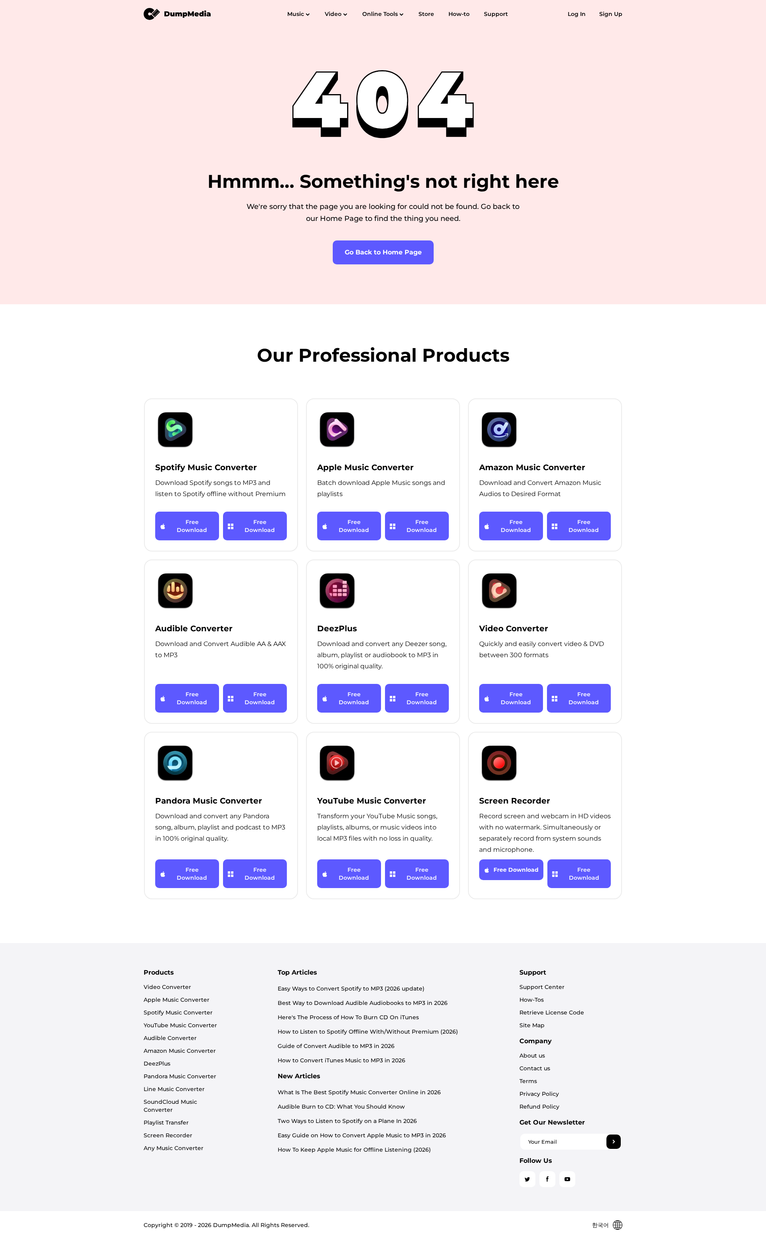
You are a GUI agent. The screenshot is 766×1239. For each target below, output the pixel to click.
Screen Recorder (168, 1135)
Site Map (532, 1025)
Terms (528, 1081)
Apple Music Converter (176, 999)
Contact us (534, 1068)
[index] (177, 13)
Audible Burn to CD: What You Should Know (341, 1106)
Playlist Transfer (166, 1122)
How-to (459, 14)
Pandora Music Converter (180, 1076)
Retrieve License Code (551, 1012)
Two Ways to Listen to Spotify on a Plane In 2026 (347, 1121)
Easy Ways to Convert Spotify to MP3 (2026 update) (351, 988)
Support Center (542, 987)
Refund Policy (539, 1106)
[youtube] (567, 1179)
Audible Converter (170, 1038)
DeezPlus (157, 1063)
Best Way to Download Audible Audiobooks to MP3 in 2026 (363, 1003)
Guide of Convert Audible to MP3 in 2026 (336, 1046)
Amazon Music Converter (180, 1050)
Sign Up (610, 14)
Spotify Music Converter (178, 1012)
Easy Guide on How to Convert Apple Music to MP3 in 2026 (362, 1135)
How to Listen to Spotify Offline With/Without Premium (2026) (368, 1031)
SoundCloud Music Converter (170, 1105)
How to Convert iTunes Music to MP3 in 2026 (341, 1060)
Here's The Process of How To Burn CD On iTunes (348, 1017)
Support (496, 14)
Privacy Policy (539, 1093)
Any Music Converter (173, 1148)
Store (426, 14)
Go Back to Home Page (383, 252)
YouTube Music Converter (180, 1025)
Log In (577, 14)
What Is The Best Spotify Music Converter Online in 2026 (359, 1092)
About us (532, 1055)
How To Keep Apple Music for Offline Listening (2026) (354, 1149)
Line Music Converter (174, 1089)
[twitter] (527, 1179)
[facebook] (547, 1179)
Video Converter (167, 987)
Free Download (192, 526)
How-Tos (531, 999)
